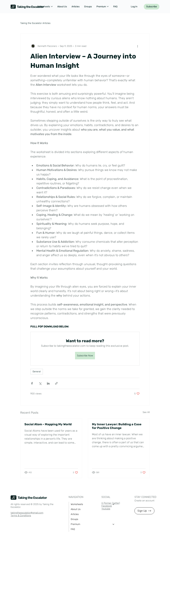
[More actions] (138, 46)
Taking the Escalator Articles (35, 23)
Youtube (105, 508)
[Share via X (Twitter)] (40, 383)
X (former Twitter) (110, 503)
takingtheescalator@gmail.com (27, 512)
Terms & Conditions (21, 515)
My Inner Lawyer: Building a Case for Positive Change (116, 426)
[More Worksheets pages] (52, 6)
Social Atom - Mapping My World (48, 424)
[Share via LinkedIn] (48, 383)
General (37, 371)
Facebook (106, 506)
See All (146, 412)
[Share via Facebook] (32, 383)
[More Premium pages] (108, 6)
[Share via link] (56, 383)
